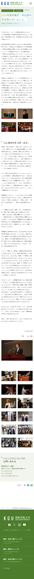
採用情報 (28, 530)
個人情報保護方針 (14, 530)
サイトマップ (22, 530)
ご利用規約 (6, 530)
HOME (2, 508)
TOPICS (7, 508)
